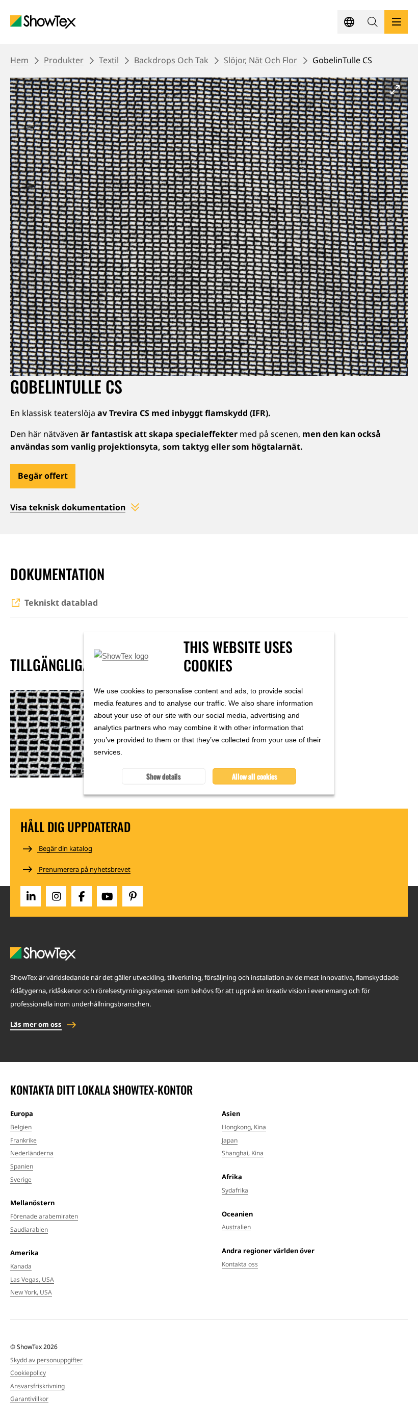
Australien (236, 1227)
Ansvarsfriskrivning (37, 1386)
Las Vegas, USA (32, 1279)
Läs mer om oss (36, 1024)
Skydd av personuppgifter (46, 1360)
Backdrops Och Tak (171, 60)
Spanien (21, 1166)
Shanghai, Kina (243, 1153)
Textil (109, 60)
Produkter (64, 60)
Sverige (21, 1179)
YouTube (107, 896)
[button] (372, 22)
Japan (230, 1140)
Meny (396, 22)
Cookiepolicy (28, 1372)
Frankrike (23, 1140)
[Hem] (43, 22)
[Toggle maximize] (395, 89)
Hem (19, 60)
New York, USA (31, 1292)
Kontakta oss (240, 1264)
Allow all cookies (254, 776)
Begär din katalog (64, 848)
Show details (163, 776)
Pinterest (132, 896)
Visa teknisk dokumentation (67, 507)
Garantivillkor (29, 1398)
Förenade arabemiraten (44, 1216)
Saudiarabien (29, 1229)
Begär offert (43, 475)
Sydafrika (235, 1190)
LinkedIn (30, 896)
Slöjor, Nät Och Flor (260, 60)
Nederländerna (32, 1153)
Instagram (56, 896)
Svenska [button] (349, 22)
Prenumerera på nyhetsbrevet (83, 869)
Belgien (21, 1127)
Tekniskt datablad (61, 602)
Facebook (81, 896)
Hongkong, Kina (244, 1127)
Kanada (21, 1266)
